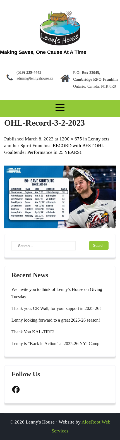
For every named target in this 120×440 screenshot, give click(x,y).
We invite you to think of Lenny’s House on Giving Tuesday (56, 293)
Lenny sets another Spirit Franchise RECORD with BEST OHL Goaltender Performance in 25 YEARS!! (56, 145)
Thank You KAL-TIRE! (32, 331)
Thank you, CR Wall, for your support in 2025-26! (56, 308)
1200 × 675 (70, 139)
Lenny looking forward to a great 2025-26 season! (55, 320)
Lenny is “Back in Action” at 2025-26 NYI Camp (55, 343)
